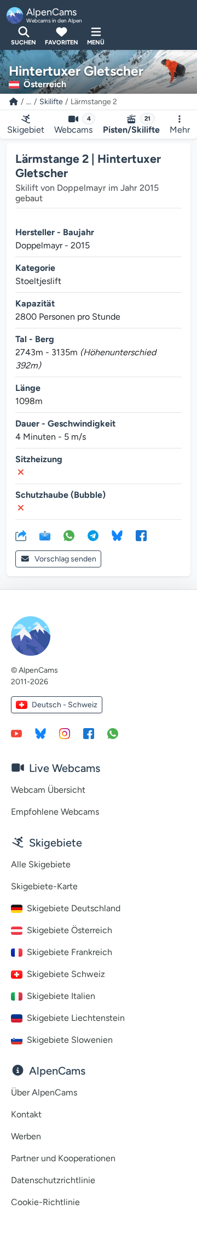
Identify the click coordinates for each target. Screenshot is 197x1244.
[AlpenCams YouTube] (16, 733)
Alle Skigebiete (41, 864)
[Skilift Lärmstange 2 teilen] (20, 535)
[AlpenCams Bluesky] (40, 733)
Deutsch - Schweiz (64, 704)
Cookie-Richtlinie (45, 1202)
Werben (26, 1136)
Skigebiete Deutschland (73, 908)
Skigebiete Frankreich (69, 952)
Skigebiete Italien (61, 996)
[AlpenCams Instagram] (64, 733)
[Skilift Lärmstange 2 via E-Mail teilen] (44, 535)
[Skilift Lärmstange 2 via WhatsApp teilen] (68, 535)
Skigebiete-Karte (44, 886)
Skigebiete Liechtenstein (76, 1018)
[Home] (14, 101)
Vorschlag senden (65, 559)
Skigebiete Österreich (69, 930)
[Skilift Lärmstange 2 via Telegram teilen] (93, 535)
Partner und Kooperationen (63, 1158)
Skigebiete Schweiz (66, 974)
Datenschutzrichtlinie (53, 1180)
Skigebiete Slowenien (70, 1040)
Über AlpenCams (44, 1092)
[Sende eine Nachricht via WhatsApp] (112, 733)
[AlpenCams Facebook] (88, 733)
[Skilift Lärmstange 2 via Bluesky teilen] (117, 535)
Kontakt (26, 1114)
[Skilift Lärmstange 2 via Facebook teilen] (141, 535)
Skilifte (51, 101)
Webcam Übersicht (48, 790)
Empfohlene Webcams (55, 811)
